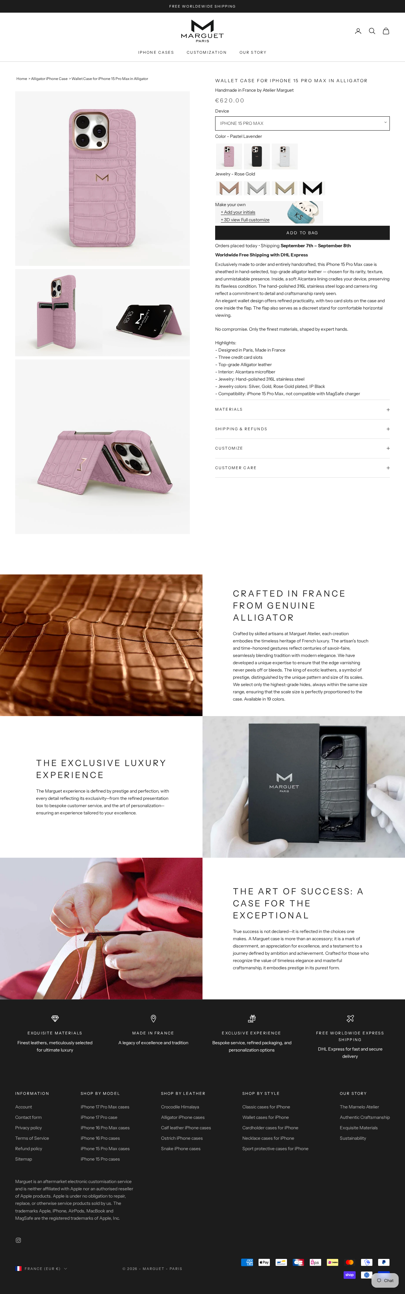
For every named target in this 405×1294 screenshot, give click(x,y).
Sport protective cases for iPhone (275, 1148)
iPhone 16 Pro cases (100, 1138)
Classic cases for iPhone (266, 1107)
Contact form (28, 1117)
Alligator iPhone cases (183, 1117)
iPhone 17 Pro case (99, 1117)
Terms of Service (32, 1138)
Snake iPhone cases (181, 1148)
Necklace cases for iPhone (268, 1138)
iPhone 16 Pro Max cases (105, 1128)
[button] (302, 123)
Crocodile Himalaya (180, 1107)
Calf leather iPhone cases (186, 1128)
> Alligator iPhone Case (48, 79)
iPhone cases (156, 52)
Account (23, 1107)
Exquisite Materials (359, 1128)
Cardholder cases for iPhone (270, 1128)
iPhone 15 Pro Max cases (105, 1148)
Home (21, 79)
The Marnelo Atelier (359, 1107)
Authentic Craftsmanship (365, 1117)
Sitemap (23, 1159)
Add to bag (302, 232)
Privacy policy (28, 1128)
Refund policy (28, 1148)
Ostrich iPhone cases (182, 1138)
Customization (207, 52)
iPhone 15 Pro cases (100, 1159)
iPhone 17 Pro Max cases (105, 1107)
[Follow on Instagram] (18, 1240)
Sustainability (353, 1138)
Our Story (253, 52)
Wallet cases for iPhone (265, 1117)
